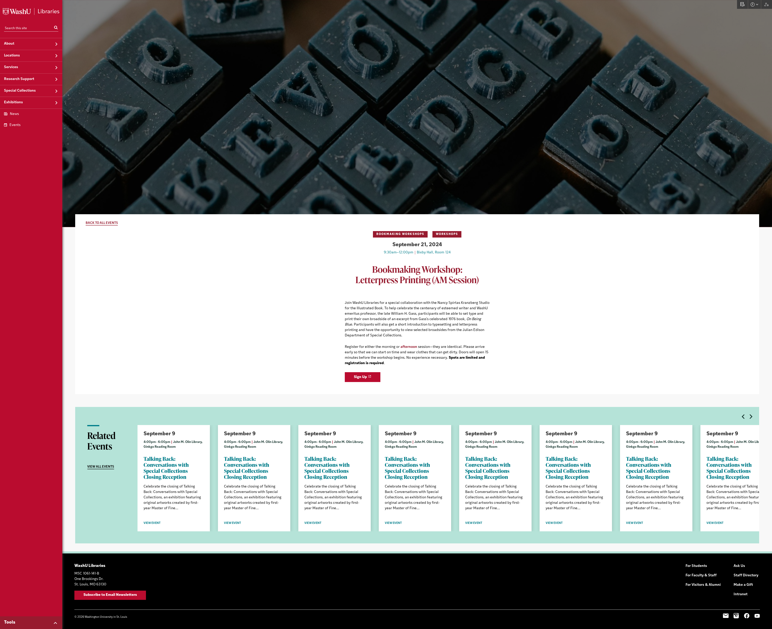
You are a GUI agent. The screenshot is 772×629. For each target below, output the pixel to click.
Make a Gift (743, 585)
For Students (696, 566)
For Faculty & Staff (701, 575)
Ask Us (739, 566)
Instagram (736, 616)
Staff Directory (746, 575)
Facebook (746, 616)
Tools (9, 622)
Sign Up (360, 377)
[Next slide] (750, 416)
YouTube (757, 616)
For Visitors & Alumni (703, 585)
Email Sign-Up (726, 616)
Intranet (740, 594)
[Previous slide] (743, 416)
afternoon (408, 347)
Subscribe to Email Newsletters (110, 595)
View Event (152, 523)
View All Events (100, 466)
